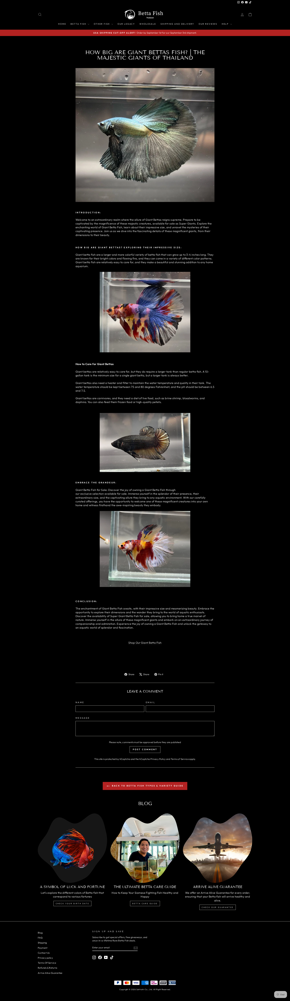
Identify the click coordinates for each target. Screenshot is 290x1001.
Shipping (42, 942)
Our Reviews (208, 24)
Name (80, 702)
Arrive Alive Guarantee (50, 973)
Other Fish (102, 24)
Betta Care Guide (145, 903)
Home (62, 24)
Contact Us (44, 952)
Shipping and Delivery (177, 24)
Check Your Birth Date (72, 903)
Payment (42, 947)
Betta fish (79, 24)
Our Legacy (126, 24)
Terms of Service (180, 759)
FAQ (40, 937)
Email (150, 702)
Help (226, 24)
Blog (40, 932)
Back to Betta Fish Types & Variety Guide (147, 785)
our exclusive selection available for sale (101, 493)
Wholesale (147, 24)
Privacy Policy (158, 759)
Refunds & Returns (47, 967)
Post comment (145, 749)
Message (83, 718)
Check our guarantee (217, 907)
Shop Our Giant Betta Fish (144, 642)
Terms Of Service (47, 962)
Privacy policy (45, 957)
